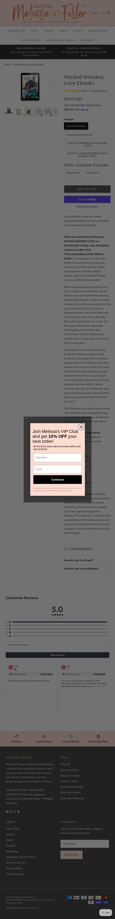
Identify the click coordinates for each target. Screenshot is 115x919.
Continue (57, 479)
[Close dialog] (81, 427)
